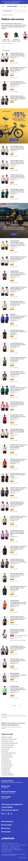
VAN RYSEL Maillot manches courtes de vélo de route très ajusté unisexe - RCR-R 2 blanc (17, 54)
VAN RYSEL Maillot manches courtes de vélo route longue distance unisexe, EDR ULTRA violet (17, 532)
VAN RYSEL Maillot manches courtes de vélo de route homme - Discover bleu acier (18, 83)
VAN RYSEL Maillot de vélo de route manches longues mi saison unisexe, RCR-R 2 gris (18, 69)
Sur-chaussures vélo (6, 766)
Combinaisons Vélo (6, 761)
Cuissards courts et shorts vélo (9, 739)
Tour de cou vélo (5, 749)
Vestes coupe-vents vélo (7, 741)
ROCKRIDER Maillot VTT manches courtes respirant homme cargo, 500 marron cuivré (18, 604)
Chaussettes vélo (5, 768)
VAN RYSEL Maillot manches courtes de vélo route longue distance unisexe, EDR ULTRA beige (17, 431)
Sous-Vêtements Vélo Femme (8, 753)
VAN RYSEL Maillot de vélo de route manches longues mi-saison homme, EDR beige (18, 446)
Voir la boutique (14, 139)
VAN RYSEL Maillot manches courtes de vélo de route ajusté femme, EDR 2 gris (17, 660)
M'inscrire (14, 234)
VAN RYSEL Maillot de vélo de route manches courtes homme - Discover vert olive (18, 518)
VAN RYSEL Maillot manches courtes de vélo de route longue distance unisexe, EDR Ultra (18, 647)
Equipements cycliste (6, 737)
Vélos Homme (4, 751)
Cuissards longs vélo (6, 772)
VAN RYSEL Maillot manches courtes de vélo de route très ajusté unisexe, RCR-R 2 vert (17, 148)
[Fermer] (25, 2)
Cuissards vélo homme (7, 764)
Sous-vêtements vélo (6, 755)
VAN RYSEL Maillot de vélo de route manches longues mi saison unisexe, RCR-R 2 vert (18, 389)
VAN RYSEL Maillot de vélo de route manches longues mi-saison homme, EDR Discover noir (18, 548)
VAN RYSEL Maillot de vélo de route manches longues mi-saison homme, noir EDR (18, 588)
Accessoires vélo (5, 770)
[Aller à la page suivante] (19, 705)
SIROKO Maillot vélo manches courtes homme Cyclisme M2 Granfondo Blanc (17, 631)
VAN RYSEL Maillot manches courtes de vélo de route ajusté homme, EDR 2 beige (17, 303)
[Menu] (3, 6)
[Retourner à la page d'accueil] (12, 6)
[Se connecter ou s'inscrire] (21, 6)
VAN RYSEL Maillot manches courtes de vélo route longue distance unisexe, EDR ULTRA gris (18, 561)
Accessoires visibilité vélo (7, 774)
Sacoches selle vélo (6, 762)
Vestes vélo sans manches (7, 745)
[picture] (4, 57)
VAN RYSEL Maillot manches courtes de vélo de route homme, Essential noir (18, 332)
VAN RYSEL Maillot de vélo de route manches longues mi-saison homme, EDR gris (18, 359)
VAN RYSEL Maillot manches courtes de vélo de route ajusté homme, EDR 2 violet (17, 274)
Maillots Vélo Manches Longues (16, 40)
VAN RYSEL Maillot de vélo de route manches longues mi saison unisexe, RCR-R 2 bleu (18, 317)
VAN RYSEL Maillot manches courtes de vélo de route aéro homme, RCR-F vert (17, 575)
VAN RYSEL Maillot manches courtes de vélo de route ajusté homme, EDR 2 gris (17, 373)
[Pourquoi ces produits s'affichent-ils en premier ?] (2, 50)
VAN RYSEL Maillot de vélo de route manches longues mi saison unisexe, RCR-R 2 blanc (18, 258)
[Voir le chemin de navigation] (1, 14)
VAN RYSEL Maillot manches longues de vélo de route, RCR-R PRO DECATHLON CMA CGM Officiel (18, 618)
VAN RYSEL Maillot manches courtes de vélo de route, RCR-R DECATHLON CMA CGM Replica (18, 97)
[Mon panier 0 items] (25, 6)
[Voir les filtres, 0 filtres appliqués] (3, 46)
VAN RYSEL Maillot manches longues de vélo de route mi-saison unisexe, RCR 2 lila (17, 503)
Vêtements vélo (5, 759)
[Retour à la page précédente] (8, 705)
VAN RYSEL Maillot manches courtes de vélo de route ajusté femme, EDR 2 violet (17, 344)
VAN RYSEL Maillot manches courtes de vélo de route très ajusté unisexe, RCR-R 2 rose (17, 403)
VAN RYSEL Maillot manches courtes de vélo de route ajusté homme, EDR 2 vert (17, 689)
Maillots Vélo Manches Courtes (6, 40)
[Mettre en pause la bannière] (23, 2)
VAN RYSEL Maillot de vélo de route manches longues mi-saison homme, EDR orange (18, 460)
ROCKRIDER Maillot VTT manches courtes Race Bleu (18, 675)
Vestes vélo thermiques (7, 747)
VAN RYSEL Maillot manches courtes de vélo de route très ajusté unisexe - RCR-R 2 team (17, 176)
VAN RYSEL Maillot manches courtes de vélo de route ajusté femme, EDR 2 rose (17, 416)
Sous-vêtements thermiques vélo (9, 743)
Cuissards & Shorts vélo (7, 757)
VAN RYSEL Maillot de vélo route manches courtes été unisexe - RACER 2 (17, 475)
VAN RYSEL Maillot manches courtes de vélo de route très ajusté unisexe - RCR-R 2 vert (17, 191)
